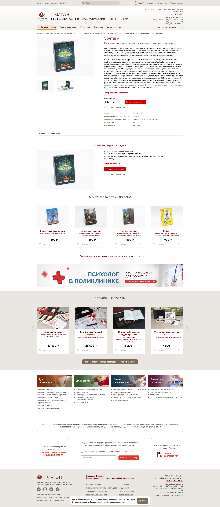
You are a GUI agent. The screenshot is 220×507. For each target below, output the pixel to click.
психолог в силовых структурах (50, 397)
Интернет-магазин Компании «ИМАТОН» (52, 3)
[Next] (33, 328)
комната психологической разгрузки (127, 397)
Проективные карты (92, 33)
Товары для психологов (54, 33)
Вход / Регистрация (145, 3)
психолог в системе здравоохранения (52, 395)
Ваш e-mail (87, 458)
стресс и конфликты (120, 400)
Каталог (40, 33)
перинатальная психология (48, 408)
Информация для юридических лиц (170, 27)
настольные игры (82, 402)
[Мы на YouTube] (51, 489)
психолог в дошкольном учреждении (52, 392)
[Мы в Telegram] (58, 489)
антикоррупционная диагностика (125, 395)
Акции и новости (114, 27)
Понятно (142, 501)
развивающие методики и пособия (89, 389)
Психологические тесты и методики (101, 488)
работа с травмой (45, 405)
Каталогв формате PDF (171, 455)
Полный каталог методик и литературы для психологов (110, 256)
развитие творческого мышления (162, 389)
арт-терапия (154, 395)
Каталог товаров (93, 484)
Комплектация (54, 133)
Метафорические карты (73, 33)
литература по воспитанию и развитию (90, 395)
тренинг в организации (121, 392)
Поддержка (98, 27)
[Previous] (187, 328)
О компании (85, 27)
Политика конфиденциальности (49, 494)
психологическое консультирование (52, 400)
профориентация (44, 403)
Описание (41, 133)
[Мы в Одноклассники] (45, 489)
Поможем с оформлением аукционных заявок (53, 454)
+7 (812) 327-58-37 (175, 14)
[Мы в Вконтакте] (39, 489)
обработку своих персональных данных (116, 451)
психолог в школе (45, 389)
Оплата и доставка (68, 27)
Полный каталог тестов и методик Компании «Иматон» (110, 362)
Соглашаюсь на (109, 451)
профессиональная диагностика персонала (129, 389)
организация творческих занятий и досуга (166, 397)
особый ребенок (82, 392)
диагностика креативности (160, 392)
